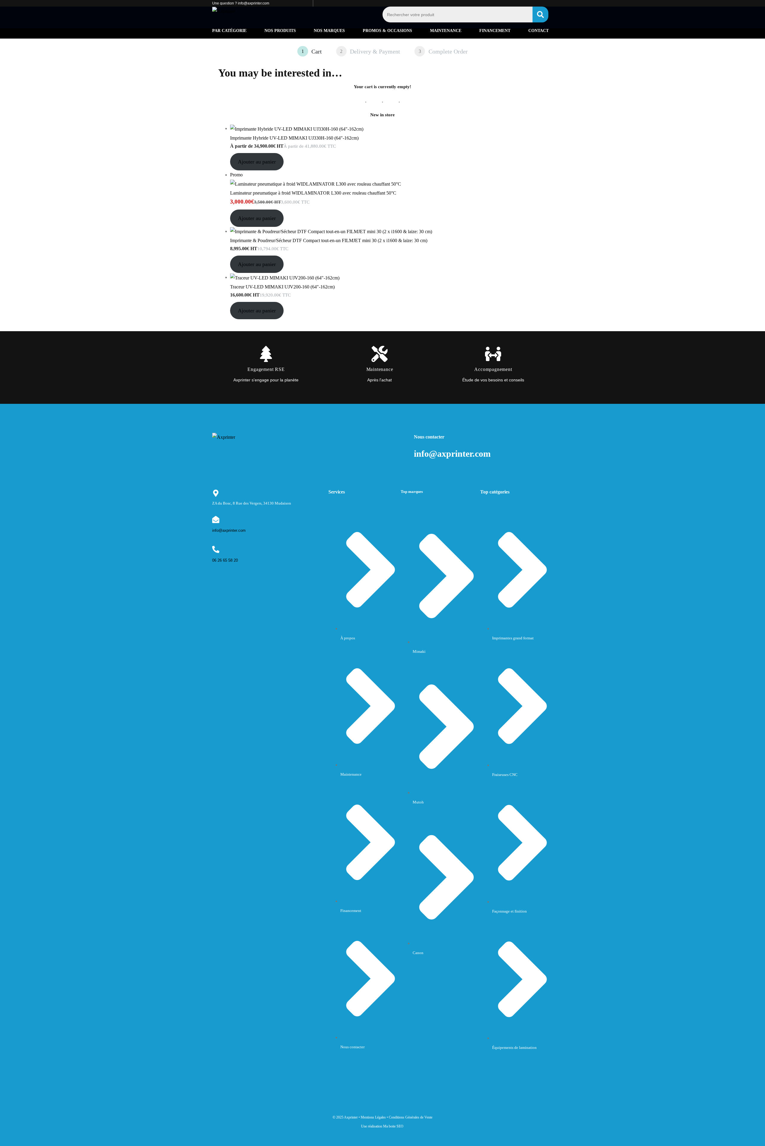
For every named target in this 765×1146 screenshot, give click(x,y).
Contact (538, 30)
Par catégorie (229, 30)
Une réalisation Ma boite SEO (382, 1126)
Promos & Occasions (387, 30)
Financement (494, 30)
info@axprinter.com (229, 530)
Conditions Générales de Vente (410, 1117)
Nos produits (280, 30)
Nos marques (329, 30)
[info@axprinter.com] (215, 519)
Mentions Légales (373, 1117)
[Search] (540, 14)
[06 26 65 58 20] (215, 549)
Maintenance (445, 30)
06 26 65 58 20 (225, 560)
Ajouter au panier (257, 162)
